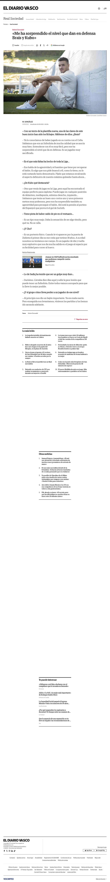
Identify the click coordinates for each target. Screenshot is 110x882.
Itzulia (100, 869)
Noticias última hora (37, 867)
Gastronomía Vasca (24, 867)
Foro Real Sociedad (72, 19)
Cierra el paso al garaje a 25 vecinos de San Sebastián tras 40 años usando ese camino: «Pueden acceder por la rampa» (38, 355)
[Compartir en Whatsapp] (37, 45)
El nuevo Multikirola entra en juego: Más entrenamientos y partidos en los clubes (72, 370)
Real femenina (61, 19)
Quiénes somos (21, 858)
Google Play (101, 850)
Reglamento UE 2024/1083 (51, 858)
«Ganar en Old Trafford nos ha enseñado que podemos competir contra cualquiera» (61, 259)
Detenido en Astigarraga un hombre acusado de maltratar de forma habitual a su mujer (73, 354)
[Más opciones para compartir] (47, 45)
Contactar (12, 858)
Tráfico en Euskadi (49, 869)
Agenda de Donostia (13, 869)
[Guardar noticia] (15, 45)
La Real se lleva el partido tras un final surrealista (38, 363)
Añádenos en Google (58, 45)
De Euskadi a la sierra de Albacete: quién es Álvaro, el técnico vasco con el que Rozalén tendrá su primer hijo (72, 347)
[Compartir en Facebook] (40, 45)
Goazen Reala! (30, 19)
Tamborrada (93, 869)
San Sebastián (38, 869)
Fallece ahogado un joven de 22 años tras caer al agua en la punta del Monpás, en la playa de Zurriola (38, 347)
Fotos (81, 19)
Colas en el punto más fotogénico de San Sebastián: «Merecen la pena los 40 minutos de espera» (72, 364)
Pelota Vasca (98, 867)
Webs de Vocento (100, 879)
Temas (24, 313)
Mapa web (97, 858)
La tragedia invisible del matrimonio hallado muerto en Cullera (38, 336)
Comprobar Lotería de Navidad (56, 872)
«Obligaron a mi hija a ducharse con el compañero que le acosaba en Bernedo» (54, 685)
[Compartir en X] (44, 45)
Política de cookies (63, 860)
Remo (46, 867)
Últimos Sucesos (12, 867)
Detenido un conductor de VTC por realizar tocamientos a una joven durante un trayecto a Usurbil (37, 371)
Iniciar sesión (99, 8)
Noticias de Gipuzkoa (87, 867)
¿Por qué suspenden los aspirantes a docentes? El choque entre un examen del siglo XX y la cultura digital (54, 712)
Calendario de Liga (41, 19)
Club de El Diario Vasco (40, 872)
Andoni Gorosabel (33, 313)
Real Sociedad (13, 18)
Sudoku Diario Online (56, 867)
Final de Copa (94, 19)
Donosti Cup (74, 869)
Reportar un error (82, 319)
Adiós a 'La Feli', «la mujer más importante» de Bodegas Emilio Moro (55, 694)
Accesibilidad (38, 858)
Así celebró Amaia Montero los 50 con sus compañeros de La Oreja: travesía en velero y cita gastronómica (56, 487)
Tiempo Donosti (84, 869)
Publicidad (90, 858)
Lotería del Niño (71, 872)
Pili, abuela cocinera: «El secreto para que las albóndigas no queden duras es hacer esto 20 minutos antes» (56, 494)
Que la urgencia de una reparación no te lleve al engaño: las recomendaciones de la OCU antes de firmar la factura (55, 721)
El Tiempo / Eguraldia (27, 869)
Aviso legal (30, 858)
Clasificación (51, 19)
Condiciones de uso (66, 858)
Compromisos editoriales (49, 860)
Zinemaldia (66, 867)
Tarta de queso (75, 867)
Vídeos (87, 19)
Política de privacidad (79, 858)
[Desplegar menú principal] (105, 8)
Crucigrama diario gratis (62, 869)
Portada (5, 24)
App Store (89, 850)
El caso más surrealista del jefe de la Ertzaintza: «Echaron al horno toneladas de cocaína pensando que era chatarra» (56, 470)
